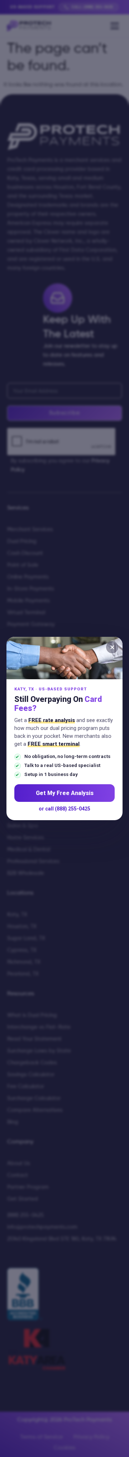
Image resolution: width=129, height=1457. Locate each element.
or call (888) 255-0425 (64, 809)
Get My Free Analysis (65, 793)
